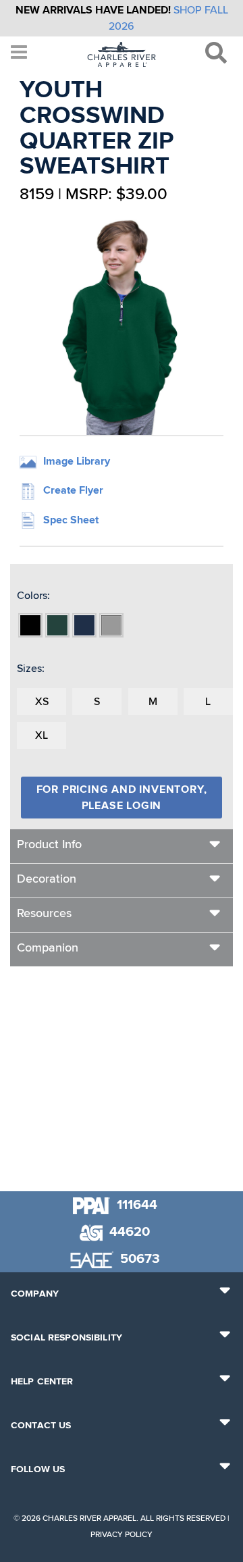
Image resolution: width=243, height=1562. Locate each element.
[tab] (121, 846)
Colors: (33, 595)
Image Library (76, 461)
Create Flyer (73, 490)
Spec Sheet (71, 520)
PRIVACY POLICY (121, 1535)
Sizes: (31, 668)
